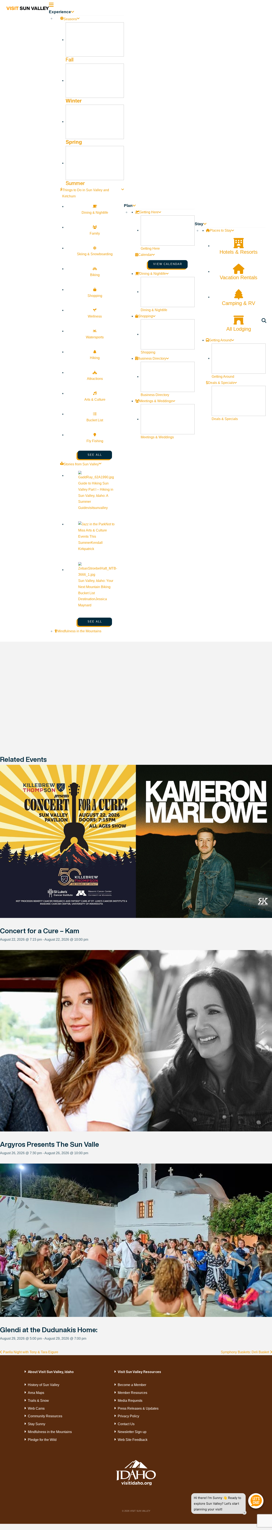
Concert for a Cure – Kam (39, 931)
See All (95, 454)
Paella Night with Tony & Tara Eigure (30, 1352)
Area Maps (36, 1393)
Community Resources (45, 1416)
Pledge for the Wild (42, 1440)
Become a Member (132, 1385)
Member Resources (132, 1393)
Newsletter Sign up (132, 1432)
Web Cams (36, 1408)
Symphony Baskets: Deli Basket (245, 1352)
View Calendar (167, 264)
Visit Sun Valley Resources (139, 1371)
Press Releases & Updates (138, 1408)
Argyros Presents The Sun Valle (49, 1144)
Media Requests (130, 1400)
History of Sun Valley (43, 1385)
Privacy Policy (128, 1416)
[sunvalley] (27, 7)
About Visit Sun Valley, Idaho (51, 1371)
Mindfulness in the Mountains (50, 1432)
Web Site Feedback (132, 1440)
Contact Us (126, 1424)
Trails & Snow (38, 1400)
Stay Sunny (36, 1424)
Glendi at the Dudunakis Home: (48, 1330)
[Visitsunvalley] (265, 321)
